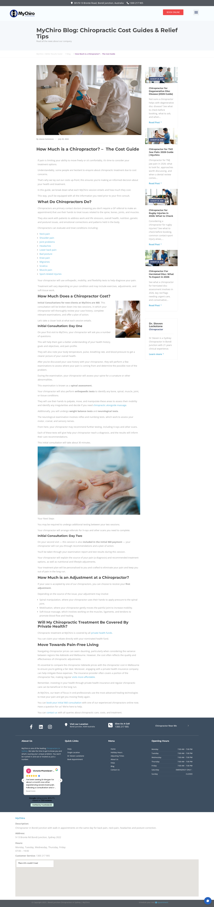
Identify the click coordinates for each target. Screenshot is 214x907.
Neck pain (45, 233)
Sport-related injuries (51, 273)
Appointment (162, 902)
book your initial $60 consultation (64, 702)
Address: (20, 833)
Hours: (19, 843)
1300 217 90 (135, 2)
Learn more (155, 354)
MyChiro (20, 818)
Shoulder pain (47, 237)
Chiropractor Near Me (166, 725)
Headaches (45, 245)
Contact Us (115, 770)
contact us (52, 712)
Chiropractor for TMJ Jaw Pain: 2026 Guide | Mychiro (161, 152)
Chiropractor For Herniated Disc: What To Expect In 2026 (161, 274)
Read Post (154, 122)
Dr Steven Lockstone (75, 756)
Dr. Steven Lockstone (156, 325)
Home (113, 749)
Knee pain (45, 257)
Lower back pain (48, 249)
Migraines (45, 261)
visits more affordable (83, 677)
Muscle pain (46, 269)
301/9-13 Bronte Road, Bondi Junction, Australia (99, 2)
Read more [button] (30, 791)
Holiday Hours (116, 752)
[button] (196, 12)
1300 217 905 (122, 726)
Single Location (73, 752)
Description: (22, 823)
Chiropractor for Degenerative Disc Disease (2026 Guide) (161, 91)
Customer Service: (25, 855)
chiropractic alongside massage (109, 405)
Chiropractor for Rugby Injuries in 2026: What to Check (161, 213)
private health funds (101, 632)
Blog (112, 766)
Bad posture (46, 253)
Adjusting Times (117, 756)
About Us (114, 759)
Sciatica (43, 265)
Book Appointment (75, 759)
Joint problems (47, 241)
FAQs (69, 749)
